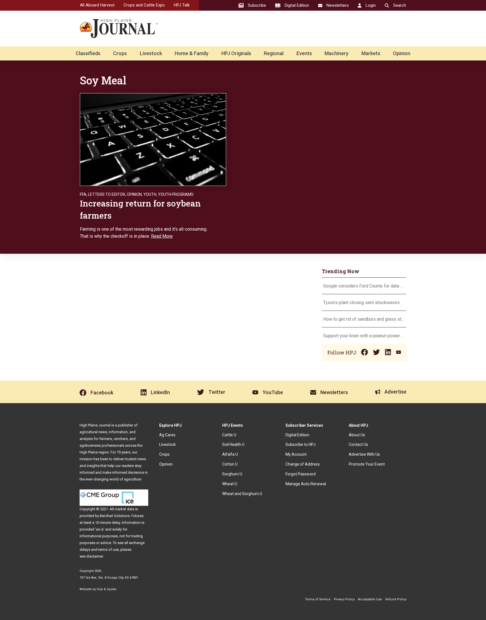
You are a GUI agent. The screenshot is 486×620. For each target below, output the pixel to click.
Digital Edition (297, 435)
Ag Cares (167, 435)
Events (304, 53)
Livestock (151, 53)
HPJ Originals (236, 53)
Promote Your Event (367, 464)
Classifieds (88, 53)
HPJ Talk (182, 5)
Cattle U (229, 435)
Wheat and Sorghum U (242, 493)
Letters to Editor (106, 194)
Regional (274, 53)
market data (124, 509)
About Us (357, 435)
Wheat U (229, 484)
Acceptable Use (370, 599)
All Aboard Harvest (97, 5)
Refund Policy (395, 599)
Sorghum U (232, 474)
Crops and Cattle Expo (144, 5)
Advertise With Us (364, 454)
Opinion (401, 53)
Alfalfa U (230, 454)
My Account (296, 454)
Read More (162, 236)
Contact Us (358, 444)
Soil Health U (233, 444)
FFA (83, 194)
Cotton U (230, 464)
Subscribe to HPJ (300, 444)
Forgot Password (300, 474)
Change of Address (302, 464)
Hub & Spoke (106, 589)
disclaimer (94, 556)
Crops (120, 53)
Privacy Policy (344, 599)
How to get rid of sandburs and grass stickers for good (364, 319)
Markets (370, 53)
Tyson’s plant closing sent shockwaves (361, 302)
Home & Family (191, 53)
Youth (149, 194)
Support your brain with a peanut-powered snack (364, 335)
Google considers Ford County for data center (364, 286)
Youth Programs (176, 194)
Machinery (336, 53)
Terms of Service (317, 599)
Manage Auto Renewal (305, 484)
